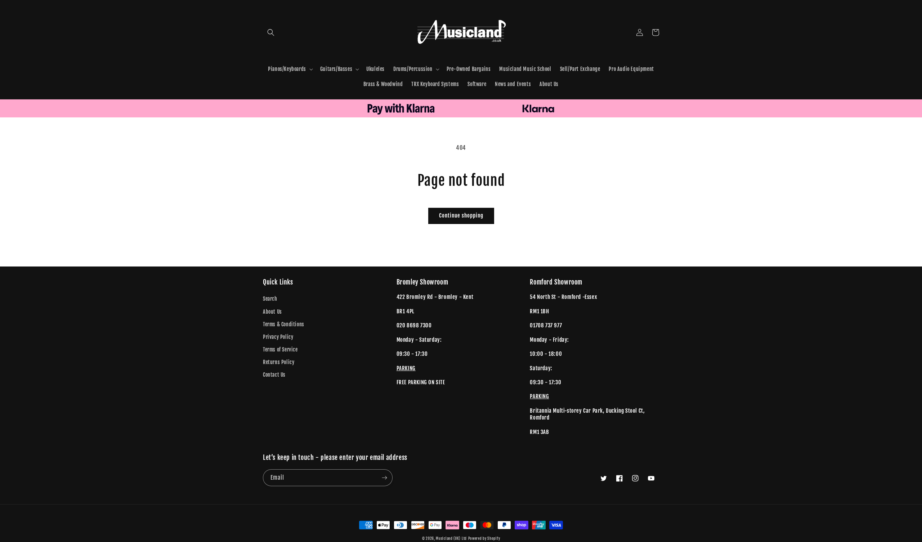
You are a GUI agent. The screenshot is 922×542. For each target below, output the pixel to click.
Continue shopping (461, 215)
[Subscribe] (384, 477)
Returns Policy (278, 362)
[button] (271, 32)
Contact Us (274, 375)
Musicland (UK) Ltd (451, 538)
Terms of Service (280, 349)
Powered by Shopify (484, 538)
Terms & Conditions (283, 324)
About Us (272, 312)
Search (270, 299)
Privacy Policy (278, 337)
